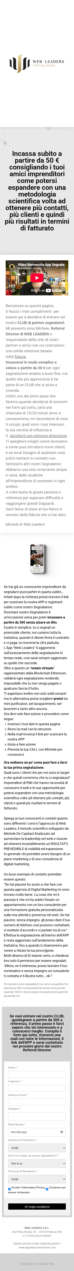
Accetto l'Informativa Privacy (28, 1187)
